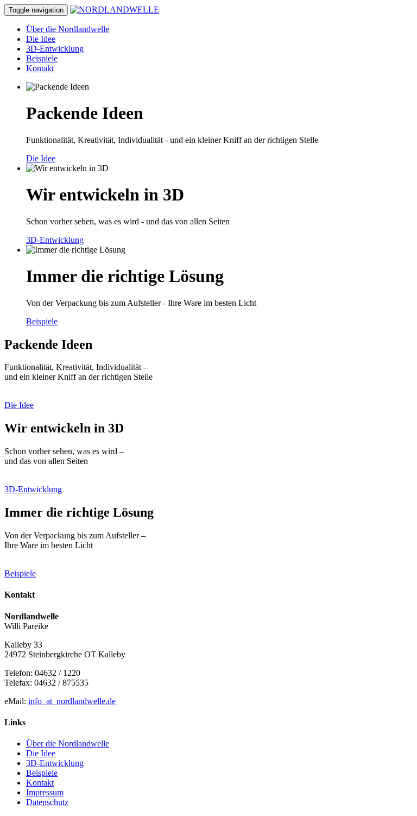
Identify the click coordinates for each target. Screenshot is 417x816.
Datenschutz (47, 802)
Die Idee (40, 38)
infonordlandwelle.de (72, 701)
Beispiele (42, 58)
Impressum (45, 792)
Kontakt (40, 68)
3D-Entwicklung (55, 48)
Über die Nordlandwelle (67, 29)
